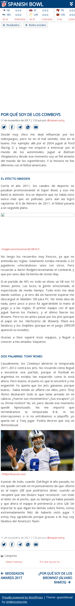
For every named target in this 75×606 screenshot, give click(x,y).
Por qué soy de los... (50, 561)
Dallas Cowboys (14, 561)
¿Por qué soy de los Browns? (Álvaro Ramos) (55, 577)
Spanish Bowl (24, 4)
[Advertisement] (37, 67)
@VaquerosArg (55, 120)
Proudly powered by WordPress (22, 597)
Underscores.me (16, 602)
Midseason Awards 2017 (12, 575)
